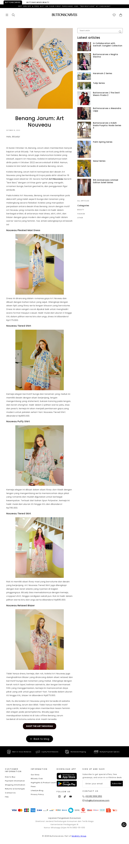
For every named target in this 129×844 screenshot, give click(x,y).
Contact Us (10, 793)
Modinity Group (79, 836)
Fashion (81, 214)
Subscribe (117, 783)
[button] (7, 15)
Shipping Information (15, 785)
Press (33, 786)
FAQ (7, 797)
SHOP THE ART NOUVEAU (39, 726)
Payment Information (15, 781)
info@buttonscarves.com (97, 800)
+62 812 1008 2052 (93, 796)
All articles (83, 201)
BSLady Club (37, 778)
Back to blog (41, 738)
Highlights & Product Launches (45, 783)
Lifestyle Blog (37, 790)
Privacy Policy (37, 794)
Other (80, 218)
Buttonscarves (13, 2)
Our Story (35, 775)
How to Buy (10, 777)
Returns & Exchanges (15, 789)
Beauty (38, 2)
